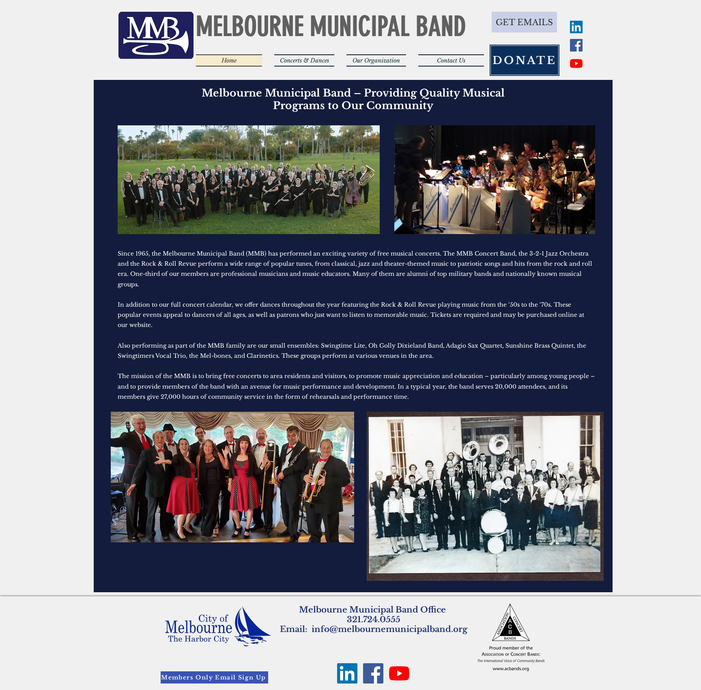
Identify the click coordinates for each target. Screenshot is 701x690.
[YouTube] (576, 63)
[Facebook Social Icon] (576, 45)
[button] (304, 60)
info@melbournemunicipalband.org (389, 629)
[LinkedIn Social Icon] (576, 27)
